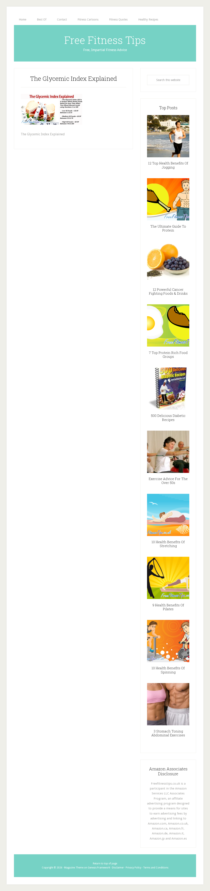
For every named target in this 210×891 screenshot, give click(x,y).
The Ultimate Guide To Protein (168, 228)
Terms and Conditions (155, 867)
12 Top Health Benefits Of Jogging (168, 165)
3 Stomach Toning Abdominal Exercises (168, 733)
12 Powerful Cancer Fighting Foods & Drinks (168, 291)
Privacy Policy (133, 867)
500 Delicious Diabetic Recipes (168, 417)
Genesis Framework (99, 867)
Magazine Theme (73, 867)
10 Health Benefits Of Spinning (168, 670)
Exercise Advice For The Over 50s (168, 481)
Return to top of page (105, 863)
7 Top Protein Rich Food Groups (168, 354)
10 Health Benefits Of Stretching (168, 544)
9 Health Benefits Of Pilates (168, 607)
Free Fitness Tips (105, 40)
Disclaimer (118, 867)
